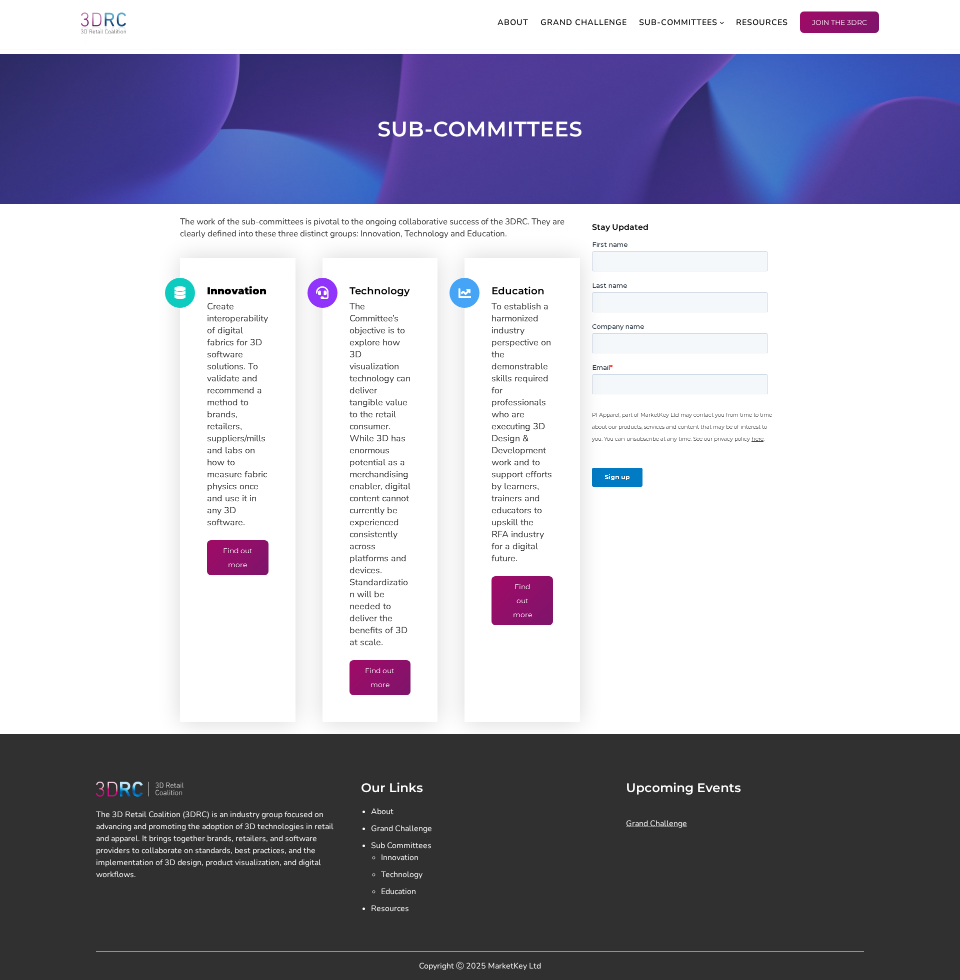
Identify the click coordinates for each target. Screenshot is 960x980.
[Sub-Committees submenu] (722, 22)
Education (398, 891)
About (382, 811)
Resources (390, 908)
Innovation (399, 857)
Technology (401, 874)
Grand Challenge (401, 828)
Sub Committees (401, 845)
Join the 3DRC (839, 22)
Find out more (237, 557)
